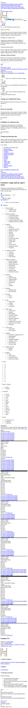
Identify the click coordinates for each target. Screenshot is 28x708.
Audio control (12, 316)
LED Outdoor (12, 330)
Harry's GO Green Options (12, 202)
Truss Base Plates (13, 357)
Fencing (12, 7)
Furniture (20, 4)
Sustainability (4, 199)
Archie (7, 394)
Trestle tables (12, 241)
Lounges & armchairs (14, 229)
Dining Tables (12, 240)
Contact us (3, 70)
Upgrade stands (12, 209)
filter (2, 196)
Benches (11, 232)
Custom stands (12, 211)
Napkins (11, 303)
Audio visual (20, 7)
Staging (10, 348)
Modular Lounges (13, 230)
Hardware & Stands (13, 359)
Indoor (7, 387)
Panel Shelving (12, 291)
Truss (10, 354)
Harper (7, 402)
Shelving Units (12, 289)
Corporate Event (10, 420)
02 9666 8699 (21, 73)
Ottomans (11, 233)
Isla (6, 405)
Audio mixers (12, 310)
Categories (5, 205)
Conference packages (14, 218)
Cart (2, 69)
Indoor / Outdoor (6, 384)
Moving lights (12, 336)
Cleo (7, 397)
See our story (6, 69)
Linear (7, 406)
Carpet (10, 276)
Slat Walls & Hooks (13, 272)
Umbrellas (11, 247)
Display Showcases (13, 264)
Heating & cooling (13, 246)
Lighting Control (13, 341)
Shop (2, 67)
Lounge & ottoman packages (16, 220)
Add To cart (4, 457)
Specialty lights (12, 344)
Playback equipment (14, 318)
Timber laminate (13, 279)
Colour (4, 361)
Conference (8, 423)
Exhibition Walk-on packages (16, 221)
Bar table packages (13, 217)
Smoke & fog (12, 342)
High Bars (11, 255)
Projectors (11, 324)
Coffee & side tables (14, 238)
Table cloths (12, 301)
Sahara (7, 412)
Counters (11, 252)
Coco (7, 399)
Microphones (12, 313)
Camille (7, 395)
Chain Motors (12, 355)
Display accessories (15, 5)
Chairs (10, 226)
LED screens (4, 8)
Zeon (7, 414)
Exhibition (8, 421)
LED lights (11, 338)
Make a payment (23, 69)
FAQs (17, 69)
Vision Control (12, 320)
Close (2, 689)
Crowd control (12, 244)
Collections (5, 391)
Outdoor (8, 388)
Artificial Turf (12, 280)
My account (13, 69)
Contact (10, 11)
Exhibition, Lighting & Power (16, 334)
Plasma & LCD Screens (14, 323)
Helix (7, 403)
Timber (10, 297)
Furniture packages (13, 4)
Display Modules (13, 262)
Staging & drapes (16, 8)
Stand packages (4, 4)
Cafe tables (11, 235)
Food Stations (12, 256)
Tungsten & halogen (14, 339)
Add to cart (9, 457)
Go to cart (3, 702)
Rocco (7, 411)
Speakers (11, 312)
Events (4, 417)
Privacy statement (5, 663)
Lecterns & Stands (13, 315)
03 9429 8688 (9, 73)
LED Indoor (12, 329)
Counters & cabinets (6, 5)
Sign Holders (12, 265)
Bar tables (11, 236)
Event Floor (12, 282)
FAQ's (13, 662)
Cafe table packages (14, 215)
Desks (10, 243)
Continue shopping (5, 703)
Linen (15, 7)
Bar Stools (11, 227)
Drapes (10, 350)
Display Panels (12, 270)
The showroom (4, 669)
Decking (11, 285)
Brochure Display (13, 261)
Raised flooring (12, 277)
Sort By (2, 195)
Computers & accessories (15, 321)
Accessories (11, 268)
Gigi (7, 400)
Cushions (11, 304)
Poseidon (8, 409)
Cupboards (11, 253)
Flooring (3, 7)
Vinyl (10, 284)
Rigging (23, 8)
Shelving (7, 7)
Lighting (9, 8)
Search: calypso (6, 198)
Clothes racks (12, 267)
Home (6, 11)
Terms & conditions (20, 662)
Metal (10, 295)
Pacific (7, 408)
